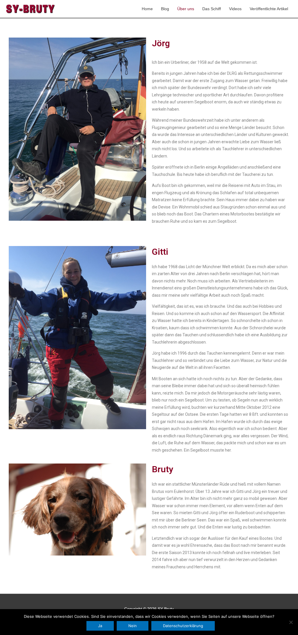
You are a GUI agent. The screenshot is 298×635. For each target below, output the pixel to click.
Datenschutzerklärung (183, 625)
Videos (235, 8)
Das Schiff (211, 8)
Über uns (185, 8)
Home (147, 8)
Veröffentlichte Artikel (269, 8)
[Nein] (291, 622)
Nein (132, 625)
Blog (165, 8)
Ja (100, 625)
